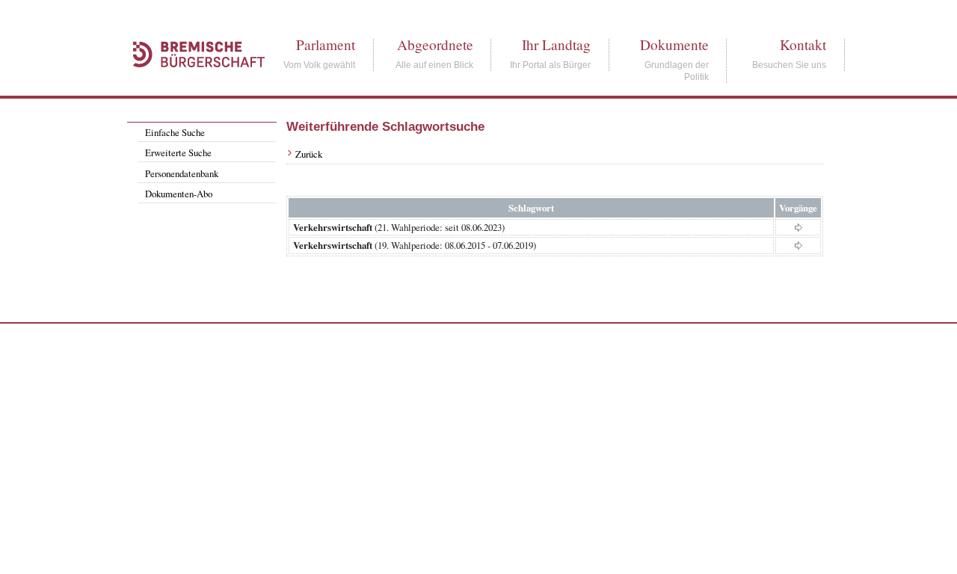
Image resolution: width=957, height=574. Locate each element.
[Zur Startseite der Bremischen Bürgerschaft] (191, 83)
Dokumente (674, 44)
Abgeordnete (435, 44)
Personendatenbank (181, 173)
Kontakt (803, 44)
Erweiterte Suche (178, 152)
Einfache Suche (175, 132)
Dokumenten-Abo (178, 193)
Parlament (325, 44)
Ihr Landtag (556, 44)
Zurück (308, 154)
